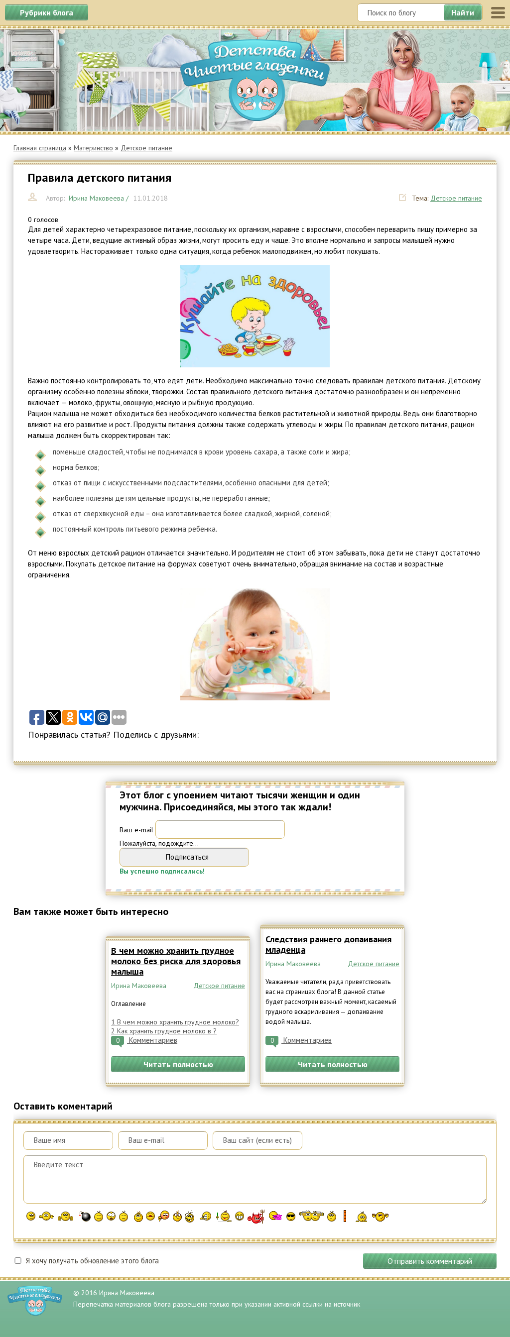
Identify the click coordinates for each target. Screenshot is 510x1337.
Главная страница (39, 147)
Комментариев (146, 1040)
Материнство (93, 147)
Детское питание (146, 147)
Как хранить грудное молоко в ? (164, 1030)
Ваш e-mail (136, 829)
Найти (462, 12)
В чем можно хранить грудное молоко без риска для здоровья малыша (176, 961)
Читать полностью (178, 1064)
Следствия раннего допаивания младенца (328, 944)
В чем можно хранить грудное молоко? (175, 1021)
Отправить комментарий (429, 1261)
